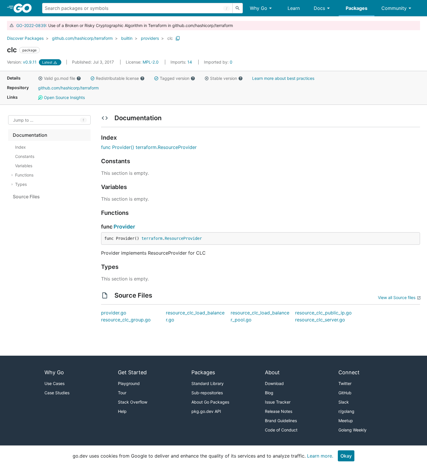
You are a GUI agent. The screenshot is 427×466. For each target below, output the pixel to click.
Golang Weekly (352, 429)
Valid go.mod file (59, 78)
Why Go (258, 8)
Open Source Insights (64, 97)
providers (150, 38)
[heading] (24, 8)
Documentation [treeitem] (30, 135)
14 (182, 62)
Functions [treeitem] (24, 174)
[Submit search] (237, 8)
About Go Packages (210, 402)
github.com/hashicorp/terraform (82, 38)
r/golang (346, 411)
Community (394, 8)
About (272, 372)
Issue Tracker (277, 402)
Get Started (132, 372)
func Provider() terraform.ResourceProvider (149, 147)
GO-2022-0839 (31, 25)
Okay (346, 456)
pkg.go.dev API (206, 411)
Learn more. (320, 456)
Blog (269, 392)
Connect (349, 372)
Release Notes (278, 411)
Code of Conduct (281, 429)
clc (170, 38)
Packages (356, 8)
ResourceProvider (183, 238)
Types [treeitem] (21, 184)
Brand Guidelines (281, 420)
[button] (40, 78)
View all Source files (396, 297)
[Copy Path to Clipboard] (177, 38)
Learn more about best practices (283, 78)
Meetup (345, 420)
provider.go (113, 313)
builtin (126, 38)
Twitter (344, 383)
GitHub (344, 392)
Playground (129, 383)
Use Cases (54, 383)
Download (274, 383)
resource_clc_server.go (320, 320)
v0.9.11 (22, 62)
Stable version (223, 78)
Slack (343, 402)
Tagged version (175, 78)
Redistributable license (117, 78)
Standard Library (207, 383)
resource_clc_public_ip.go (323, 313)
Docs (319, 8)
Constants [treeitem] (24, 156)
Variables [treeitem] (23, 165)
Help (122, 411)
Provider (124, 227)
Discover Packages (25, 38)
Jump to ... (23, 120)
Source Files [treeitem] (26, 196)
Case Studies (56, 392)
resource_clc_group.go (126, 320)
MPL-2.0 (151, 62)
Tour (122, 392)
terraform (151, 238)
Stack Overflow (132, 402)
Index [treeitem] (20, 147)
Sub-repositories (207, 392)
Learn (294, 8)
